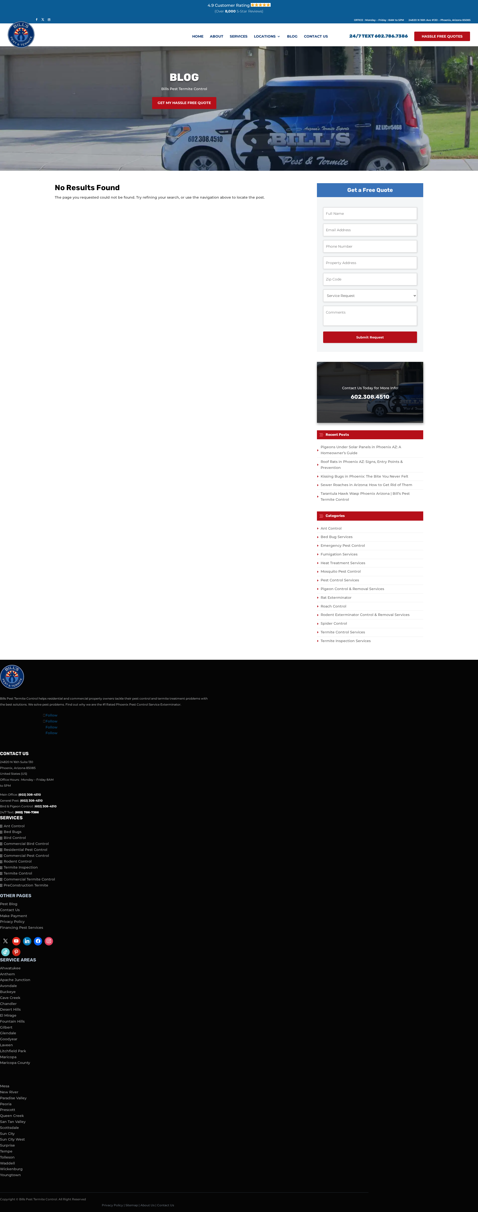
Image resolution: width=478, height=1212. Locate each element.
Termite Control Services (343, 632)
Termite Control (18, 873)
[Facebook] (38, 941)
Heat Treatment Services (343, 563)
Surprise (7, 1145)
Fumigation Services (339, 554)
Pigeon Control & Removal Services (352, 589)
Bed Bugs (12, 831)
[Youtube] (16, 941)
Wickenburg (11, 1169)
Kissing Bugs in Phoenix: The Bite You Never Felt (364, 476)
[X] (5, 941)
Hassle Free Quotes (442, 36)
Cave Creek (10, 997)
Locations (265, 37)
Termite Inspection (21, 867)
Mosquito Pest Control (341, 571)
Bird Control (15, 837)
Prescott (7, 1109)
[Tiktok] (5, 952)
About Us (147, 1205)
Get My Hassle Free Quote (184, 103)
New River (9, 1092)
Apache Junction (15, 980)
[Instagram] (48, 941)
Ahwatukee (10, 968)
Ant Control (331, 528)
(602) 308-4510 (29, 794)
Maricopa (8, 1057)
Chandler (8, 1003)
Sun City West (12, 1139)
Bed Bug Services (337, 537)
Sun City (7, 1133)
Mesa (4, 1086)
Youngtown (10, 1175)
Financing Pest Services (21, 927)
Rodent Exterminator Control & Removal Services (365, 614)
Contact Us (316, 37)
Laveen (6, 1045)
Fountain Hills (12, 1021)
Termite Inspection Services (346, 641)
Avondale (8, 986)
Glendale (8, 1033)
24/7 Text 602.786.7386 (378, 36)
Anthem (7, 974)
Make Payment (13, 916)
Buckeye (8, 992)
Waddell (7, 1163)
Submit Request (370, 337)
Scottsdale (9, 1127)
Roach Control (333, 606)
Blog (292, 37)
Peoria (5, 1104)
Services (238, 37)
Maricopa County (15, 1062)
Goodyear (8, 1039)
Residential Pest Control (25, 849)
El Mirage (8, 1015)
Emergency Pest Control (343, 545)
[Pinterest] (16, 952)
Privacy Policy (12, 921)
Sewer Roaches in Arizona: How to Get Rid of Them (366, 485)
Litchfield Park (13, 1051)
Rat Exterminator (336, 597)
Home (197, 37)
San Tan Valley (13, 1121)
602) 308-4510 (46, 806)
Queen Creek (12, 1115)
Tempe (6, 1151)
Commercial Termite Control (29, 879)
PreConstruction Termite (26, 885)
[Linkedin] (27, 941)
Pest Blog (8, 904)
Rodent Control (18, 861)
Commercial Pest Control (26, 855)
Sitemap (131, 1205)
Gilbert (6, 1027)
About (216, 37)
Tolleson (7, 1157)
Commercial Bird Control (26, 843)
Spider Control (334, 623)
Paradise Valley (13, 1098)
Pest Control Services (340, 580)
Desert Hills (10, 1009)
